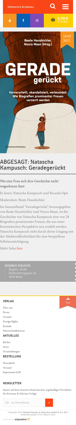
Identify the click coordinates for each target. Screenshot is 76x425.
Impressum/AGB (12, 372)
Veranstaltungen (11, 352)
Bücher (7, 342)
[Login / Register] (10, 20)
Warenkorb (9, 363)
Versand (7, 368)
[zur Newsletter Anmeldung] (49, 406)
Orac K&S (25, 7)
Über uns (8, 308)
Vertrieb (7, 317)
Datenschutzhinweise (14, 331)
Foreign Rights (10, 322)
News (6, 347)
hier (19, 248)
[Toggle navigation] (65, 6)
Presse (6, 312)
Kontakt (7, 326)
